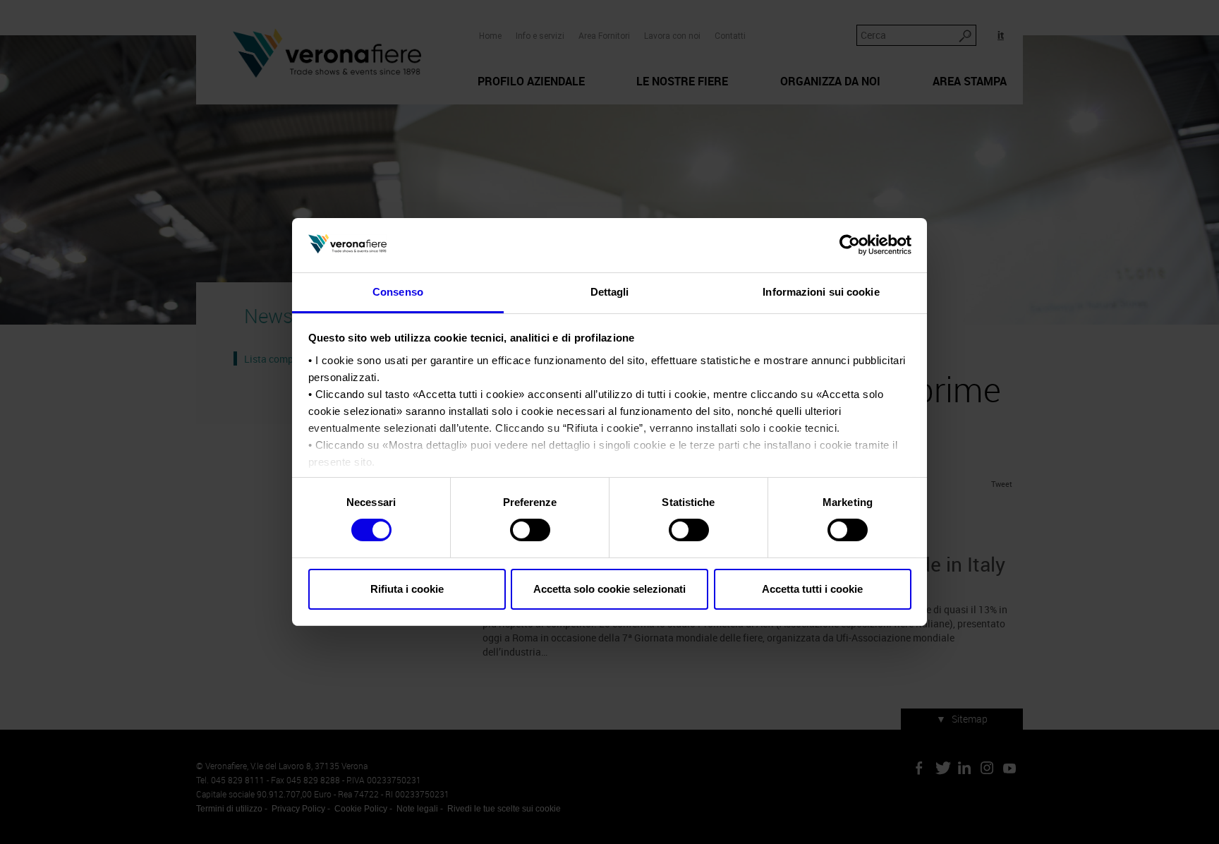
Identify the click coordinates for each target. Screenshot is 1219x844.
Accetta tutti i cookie (812, 589)
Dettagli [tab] (609, 292)
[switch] (530, 530)
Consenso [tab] (397, 292)
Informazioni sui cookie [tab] (821, 292)
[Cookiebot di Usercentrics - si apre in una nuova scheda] (849, 244)
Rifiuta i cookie (407, 589)
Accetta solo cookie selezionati (609, 589)
